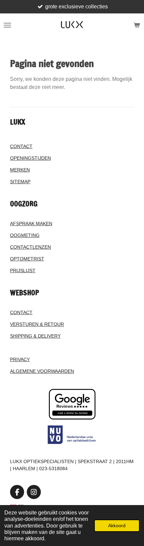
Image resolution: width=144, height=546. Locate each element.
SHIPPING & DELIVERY (35, 336)
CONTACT (21, 146)
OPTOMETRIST (27, 258)
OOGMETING (25, 235)
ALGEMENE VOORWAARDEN (42, 371)
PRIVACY (20, 359)
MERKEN (20, 169)
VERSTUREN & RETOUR (37, 324)
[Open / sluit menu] (7, 25)
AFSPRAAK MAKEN (31, 223)
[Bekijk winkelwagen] (136, 25)
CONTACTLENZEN (30, 247)
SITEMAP (20, 181)
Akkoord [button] (117, 525)
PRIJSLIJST (22, 270)
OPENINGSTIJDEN (30, 158)
